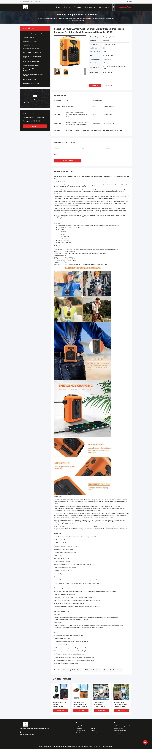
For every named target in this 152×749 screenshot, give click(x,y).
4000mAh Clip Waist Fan (92, 670)
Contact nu (109, 85)
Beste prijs (95, 85)
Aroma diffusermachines (30, 45)
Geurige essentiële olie (29, 79)
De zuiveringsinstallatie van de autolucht (31, 69)
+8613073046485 (39, 117)
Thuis (39, 18)
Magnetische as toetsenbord (31, 83)
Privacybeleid (94, 732)
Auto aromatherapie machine (31, 48)
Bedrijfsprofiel (79, 726)
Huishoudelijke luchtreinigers (31, 65)
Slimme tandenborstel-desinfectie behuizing (33, 74)
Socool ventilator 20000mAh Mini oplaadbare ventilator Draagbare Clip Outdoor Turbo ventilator (101, 704)
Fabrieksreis (79, 728)
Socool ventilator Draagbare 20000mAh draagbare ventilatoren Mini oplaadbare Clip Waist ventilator (80, 704)
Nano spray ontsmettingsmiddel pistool (32, 56)
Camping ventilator (28, 37)
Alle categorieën (118, 732)
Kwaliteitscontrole (80, 730)
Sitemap (92, 730)
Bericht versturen (67, 161)
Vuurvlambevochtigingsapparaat (32, 52)
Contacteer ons (79, 732)
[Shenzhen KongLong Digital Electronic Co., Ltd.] (25, 7)
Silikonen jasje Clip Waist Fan (71, 670)
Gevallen (93, 728)
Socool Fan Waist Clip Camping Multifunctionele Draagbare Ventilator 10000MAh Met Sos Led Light (60, 704)
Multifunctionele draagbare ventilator (33, 34)
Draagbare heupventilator (49, 18)
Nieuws (92, 726)
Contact (34, 126)
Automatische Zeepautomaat (31, 61)
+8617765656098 (35, 121)
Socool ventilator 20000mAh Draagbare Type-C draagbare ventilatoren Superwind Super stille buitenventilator (121, 704)
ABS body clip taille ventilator (112, 670)
